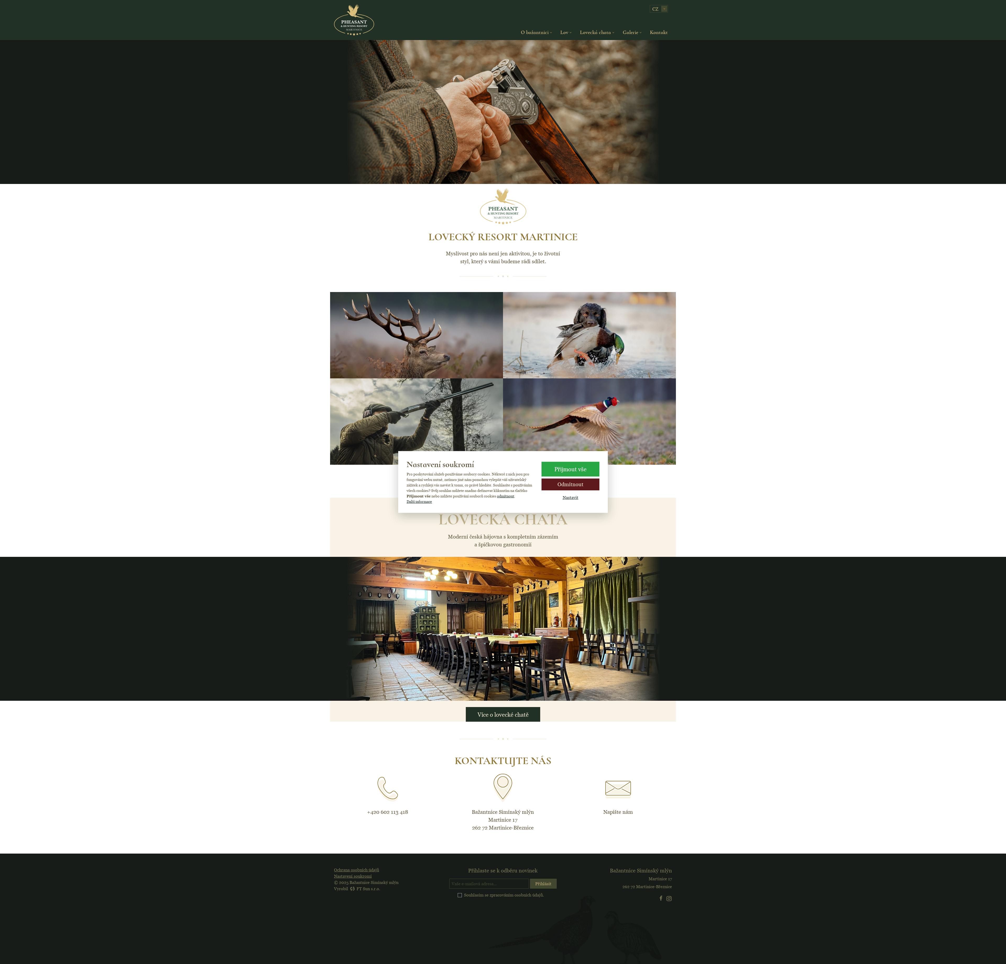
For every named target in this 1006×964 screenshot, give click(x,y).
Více (417, 372)
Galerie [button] (630, 32)
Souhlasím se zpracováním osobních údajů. (504, 895)
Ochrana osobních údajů (356, 870)
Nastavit (570, 497)
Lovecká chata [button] (595, 32)
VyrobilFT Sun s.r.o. (357, 889)
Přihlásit (543, 884)
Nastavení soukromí (353, 876)
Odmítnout (570, 484)
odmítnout (505, 496)
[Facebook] (661, 898)
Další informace (419, 501)
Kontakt (659, 32)
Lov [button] (564, 32)
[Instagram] (669, 898)
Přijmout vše (570, 469)
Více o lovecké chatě (503, 714)
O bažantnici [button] (535, 32)
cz (655, 9)
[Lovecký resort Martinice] (354, 20)
